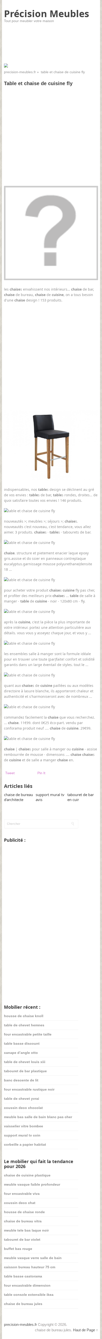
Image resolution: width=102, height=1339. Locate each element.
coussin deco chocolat (23, 1108)
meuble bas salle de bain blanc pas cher (38, 1117)
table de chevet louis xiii (24, 1062)
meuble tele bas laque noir (26, 1230)
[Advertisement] (51, 143)
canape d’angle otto (21, 1053)
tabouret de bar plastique (25, 1071)
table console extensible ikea (28, 1295)
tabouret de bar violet (22, 1239)
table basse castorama (23, 1276)
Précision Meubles (46, 13)
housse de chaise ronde (24, 1212)
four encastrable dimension (27, 1285)
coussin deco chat (19, 1203)
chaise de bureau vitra (23, 1221)
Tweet (10, 773)
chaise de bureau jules (23, 1304)
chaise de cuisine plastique (27, 1175)
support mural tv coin (22, 1135)
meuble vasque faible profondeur (32, 1184)
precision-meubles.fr (20, 72)
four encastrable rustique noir (29, 1089)
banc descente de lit (21, 1080)
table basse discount (22, 1043)
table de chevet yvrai (21, 1099)
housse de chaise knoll (23, 1016)
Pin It (41, 773)
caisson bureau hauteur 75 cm (29, 1267)
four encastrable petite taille (27, 1034)
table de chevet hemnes (24, 1025)
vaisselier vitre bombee (23, 1126)
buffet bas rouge (18, 1249)
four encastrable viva (22, 1194)
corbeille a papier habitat (25, 1144)
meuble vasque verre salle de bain (33, 1258)
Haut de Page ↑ (85, 1330)
